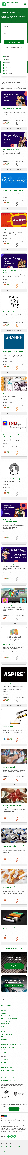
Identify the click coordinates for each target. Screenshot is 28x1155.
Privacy (18, 1146)
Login (22, 1149)
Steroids (3, 1050)
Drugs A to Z (14, 745)
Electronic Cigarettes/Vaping (9, 1018)
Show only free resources (12, 51)
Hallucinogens (5, 1029)
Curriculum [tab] (6, 62)
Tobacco (3, 1052)
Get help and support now (14, 985)
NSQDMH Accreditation (7, 1070)
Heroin (3, 1031)
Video (14, 784)
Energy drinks (5, 1023)
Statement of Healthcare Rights (10, 1149)
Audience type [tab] (7, 71)
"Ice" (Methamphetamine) (8, 1034)
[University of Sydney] (20, 1095)
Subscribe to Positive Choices (9, 1077)
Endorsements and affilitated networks (12, 1065)
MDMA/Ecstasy (5, 1042)
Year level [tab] (6, 59)
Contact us (4, 1062)
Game (14, 623)
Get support (14, 1109)
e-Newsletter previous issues (9, 1080)
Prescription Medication (7, 1047)
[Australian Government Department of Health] (7, 1095)
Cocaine (3, 1013)
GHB (2, 1026)
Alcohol (3, 1002)
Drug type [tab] (6, 57)
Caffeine (3, 1008)
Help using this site (6, 1067)
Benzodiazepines (6, 1005)
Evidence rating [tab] (7, 68)
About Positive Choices (7, 1060)
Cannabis (3, 1010)
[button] (14, 42)
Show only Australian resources (14, 47)
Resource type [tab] (7, 65)
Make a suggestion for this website (14, 966)
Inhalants (4, 1036)
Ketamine (4, 1039)
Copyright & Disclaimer (7, 1146)
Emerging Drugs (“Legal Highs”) (9, 1021)
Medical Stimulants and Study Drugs (11, 1044)
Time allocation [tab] (7, 74)
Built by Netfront (6, 1152)
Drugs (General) (5, 1016)
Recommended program (14, 128)
